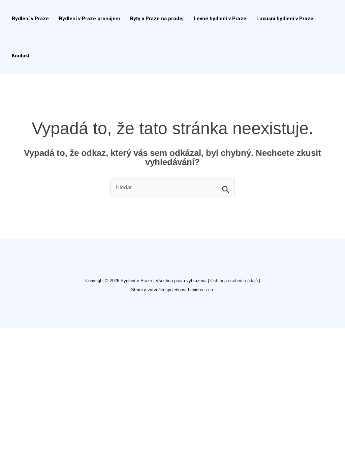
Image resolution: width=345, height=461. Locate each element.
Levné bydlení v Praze (220, 19)
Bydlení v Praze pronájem (89, 19)
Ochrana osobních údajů (234, 280)
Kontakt (21, 56)
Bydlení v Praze (30, 19)
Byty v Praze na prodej (157, 19)
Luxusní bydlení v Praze (284, 19)
